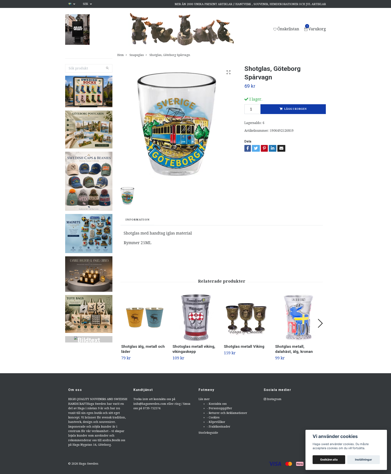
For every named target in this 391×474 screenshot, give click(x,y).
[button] (320, 323)
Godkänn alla (329, 459)
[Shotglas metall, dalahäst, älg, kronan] (298, 317)
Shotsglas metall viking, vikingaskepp (193, 349)
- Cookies (213, 417)
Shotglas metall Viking (244, 346)
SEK (86, 3)
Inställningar (363, 459)
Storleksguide (208, 432)
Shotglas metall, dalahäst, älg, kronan (294, 349)
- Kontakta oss (217, 403)
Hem (120, 55)
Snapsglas (137, 55)
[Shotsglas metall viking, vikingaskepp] (195, 317)
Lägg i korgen (295, 108)
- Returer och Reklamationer (227, 413)
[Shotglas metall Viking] (247, 317)
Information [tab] (137, 219)
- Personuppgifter (219, 408)
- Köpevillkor (216, 422)
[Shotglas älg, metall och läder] (144, 317)
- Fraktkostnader (218, 426)
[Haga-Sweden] (77, 29)
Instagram (273, 399)
